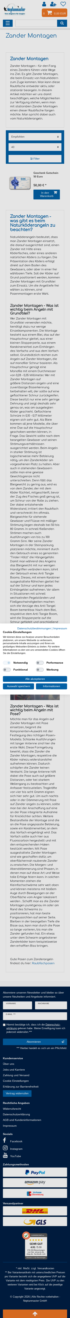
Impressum (60, 628)
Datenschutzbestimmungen (34, 628)
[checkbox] (7, 663)
